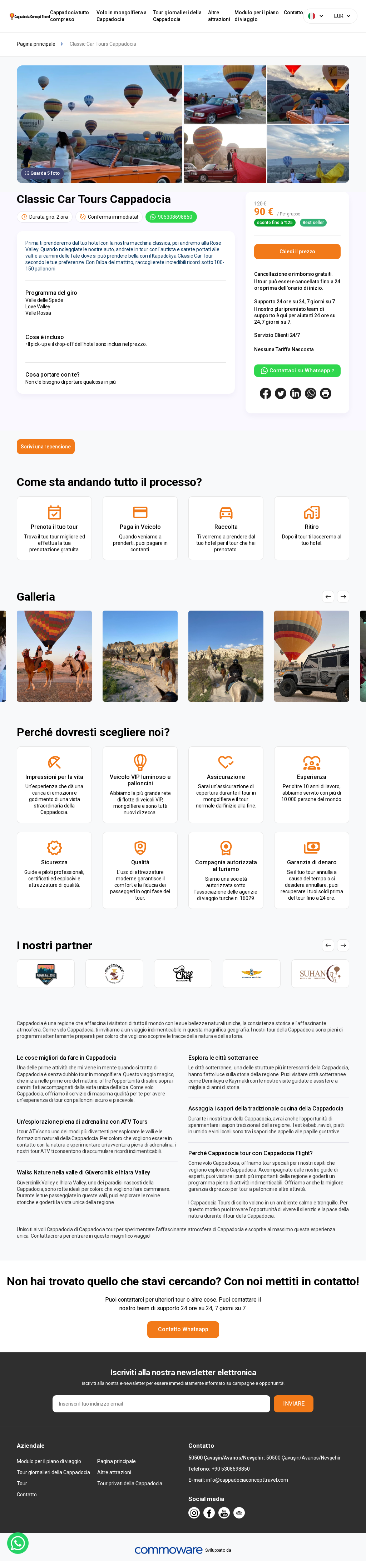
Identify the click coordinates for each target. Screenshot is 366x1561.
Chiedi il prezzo (298, 251)
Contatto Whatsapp (183, 1329)
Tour (22, 1483)
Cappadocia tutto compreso (69, 16)
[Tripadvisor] (239, 1512)
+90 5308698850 (231, 1469)
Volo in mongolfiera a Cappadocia (122, 16)
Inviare (294, 1403)
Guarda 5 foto (45, 173)
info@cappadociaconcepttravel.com (247, 1480)
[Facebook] (209, 1512)
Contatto (293, 12)
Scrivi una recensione (46, 446)
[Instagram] (194, 1512)
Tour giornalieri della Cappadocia (177, 16)
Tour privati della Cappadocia (129, 1483)
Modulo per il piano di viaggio (256, 16)
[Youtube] (224, 1512)
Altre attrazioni (219, 16)
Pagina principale (116, 1461)
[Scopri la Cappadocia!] (29, 16)
